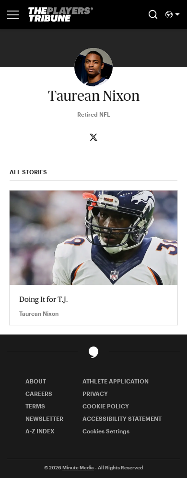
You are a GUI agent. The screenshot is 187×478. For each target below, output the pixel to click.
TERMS (35, 406)
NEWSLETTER (44, 418)
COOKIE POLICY (105, 406)
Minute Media (78, 467)
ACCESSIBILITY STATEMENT (122, 418)
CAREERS (38, 393)
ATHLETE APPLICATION (115, 381)
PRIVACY (95, 393)
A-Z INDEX (40, 431)
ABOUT (35, 381)
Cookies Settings (105, 431)
